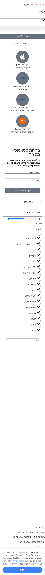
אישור (22, 570)
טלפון (38, 181)
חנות (33, 4)
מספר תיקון (35, 172)
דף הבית (41, 4)
